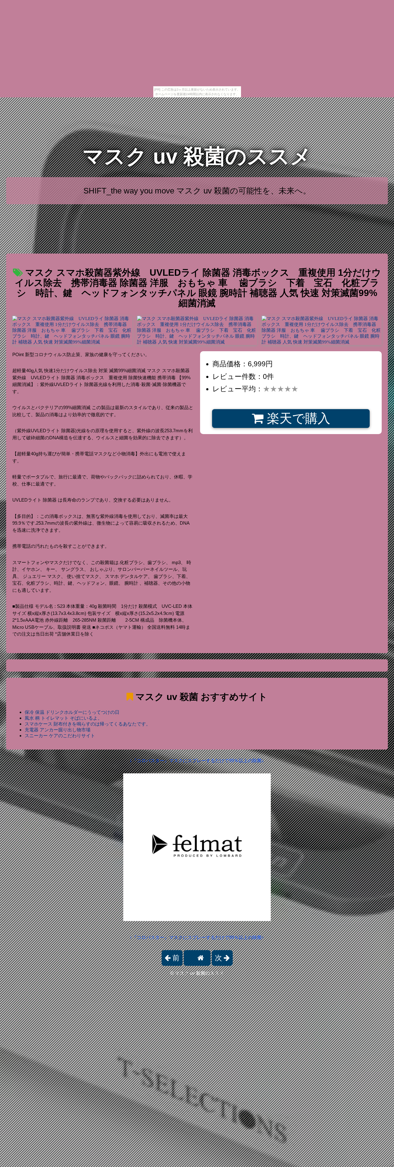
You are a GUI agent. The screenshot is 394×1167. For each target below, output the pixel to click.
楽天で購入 (296, 418)
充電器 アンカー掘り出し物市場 (57, 729)
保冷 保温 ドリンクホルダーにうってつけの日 (72, 712)
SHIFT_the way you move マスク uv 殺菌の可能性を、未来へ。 (197, 190)
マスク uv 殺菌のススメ (197, 156)
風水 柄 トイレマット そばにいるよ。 (63, 718)
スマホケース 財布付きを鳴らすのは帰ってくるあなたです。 (88, 723)
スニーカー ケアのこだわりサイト (60, 735)
